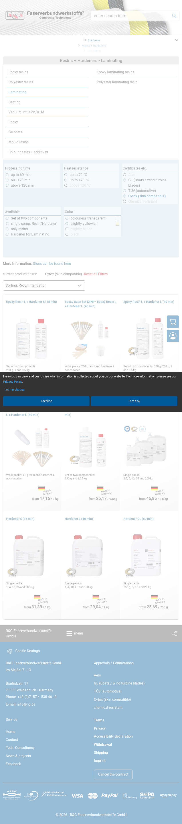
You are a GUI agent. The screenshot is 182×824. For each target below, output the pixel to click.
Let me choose (14, 389)
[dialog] (91, 412)
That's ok (134, 401)
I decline (46, 401)
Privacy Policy (12, 381)
